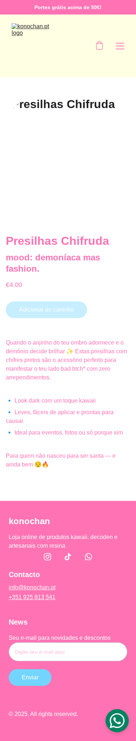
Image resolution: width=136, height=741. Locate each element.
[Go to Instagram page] (51, 556)
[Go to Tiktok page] (71, 556)
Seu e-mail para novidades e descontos (60, 638)
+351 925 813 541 (32, 597)
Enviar (30, 677)
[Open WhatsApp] (117, 720)
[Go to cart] (99, 46)
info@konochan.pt (32, 587)
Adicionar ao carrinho (46, 309)
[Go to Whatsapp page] (88, 556)
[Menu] (120, 46)
